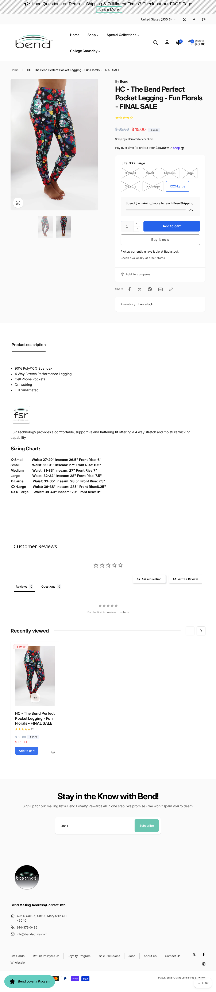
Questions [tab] (48, 586)
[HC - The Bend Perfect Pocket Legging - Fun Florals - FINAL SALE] (35, 698)
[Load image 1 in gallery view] (45, 227)
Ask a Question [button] (151, 579)
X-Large (130, 186)
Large (190, 173)
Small (150, 173)
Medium (170, 173)
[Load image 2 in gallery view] (63, 227)
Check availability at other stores (143, 258)
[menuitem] (74, 35)
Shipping (120, 139)
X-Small (130, 173)
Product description (29, 344)
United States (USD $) (156, 19)
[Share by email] (160, 289)
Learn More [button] (109, 9)
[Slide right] (201, 630)
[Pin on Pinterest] (150, 289)
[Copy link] (171, 289)
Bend (121, 81)
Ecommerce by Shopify (193, 977)
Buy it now (160, 239)
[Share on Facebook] (129, 289)
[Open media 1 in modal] (54, 144)
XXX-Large (177, 186)
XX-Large (153, 186)
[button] (155, 42)
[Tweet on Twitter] (140, 289)
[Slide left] (190, 630)
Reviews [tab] (21, 586)
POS (175, 977)
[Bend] (27, 893)
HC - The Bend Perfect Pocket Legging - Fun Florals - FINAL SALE (35, 718)
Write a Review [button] (188, 579)
